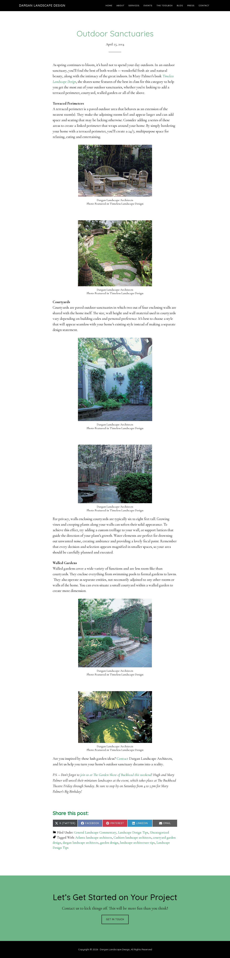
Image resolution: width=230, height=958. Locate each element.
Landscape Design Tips (133, 832)
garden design (109, 843)
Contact (122, 758)
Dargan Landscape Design (42, 5)
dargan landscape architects (80, 843)
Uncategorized (159, 832)
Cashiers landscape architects (132, 838)
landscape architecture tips (137, 843)
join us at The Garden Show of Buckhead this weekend (115, 775)
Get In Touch (115, 919)
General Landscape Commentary (95, 832)
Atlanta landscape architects (93, 838)
